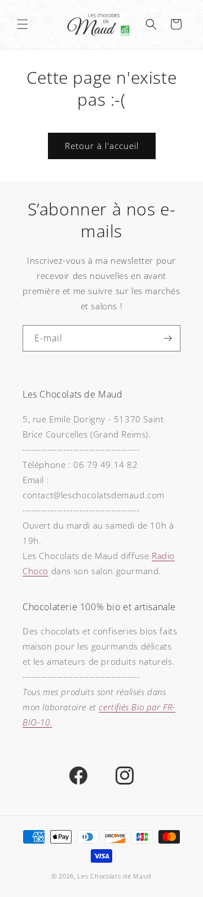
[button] (22, 24)
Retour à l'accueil (102, 145)
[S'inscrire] (167, 338)
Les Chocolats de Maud (114, 876)
